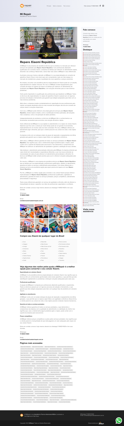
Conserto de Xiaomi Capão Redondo (91, 181)
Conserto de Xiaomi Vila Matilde (90, 200)
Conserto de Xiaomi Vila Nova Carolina (91, 52)
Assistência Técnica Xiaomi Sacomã (27, 393)
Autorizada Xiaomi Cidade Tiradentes (49, 355)
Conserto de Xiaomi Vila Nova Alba (51, 353)
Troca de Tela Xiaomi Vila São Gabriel (37, 359)
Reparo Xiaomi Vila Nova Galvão (90, 87)
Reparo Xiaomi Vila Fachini (89, 171)
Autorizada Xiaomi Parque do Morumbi (91, 125)
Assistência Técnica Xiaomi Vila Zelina (38, 363)
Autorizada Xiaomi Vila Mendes (90, 138)
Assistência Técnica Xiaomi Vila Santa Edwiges (91, 65)
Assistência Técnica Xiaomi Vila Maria (91, 71)
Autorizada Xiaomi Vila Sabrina (63, 355)
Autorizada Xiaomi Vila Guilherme (90, 178)
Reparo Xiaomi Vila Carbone (89, 116)
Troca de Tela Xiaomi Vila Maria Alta (43, 395)
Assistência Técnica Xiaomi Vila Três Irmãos (46, 376)
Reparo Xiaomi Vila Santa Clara (26, 389)
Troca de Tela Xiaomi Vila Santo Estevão (28, 399)
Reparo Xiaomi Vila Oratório (25, 355)
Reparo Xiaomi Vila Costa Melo (37, 346)
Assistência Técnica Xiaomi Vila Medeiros (28, 395)
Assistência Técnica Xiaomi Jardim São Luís (64, 346)
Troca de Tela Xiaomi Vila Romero (42, 399)
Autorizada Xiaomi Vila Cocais (90, 165)
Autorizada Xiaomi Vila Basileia (90, 114)
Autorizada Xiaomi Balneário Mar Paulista (68, 372)
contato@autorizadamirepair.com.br (31, 200)
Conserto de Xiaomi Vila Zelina (90, 197)
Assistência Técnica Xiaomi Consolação (92, 97)
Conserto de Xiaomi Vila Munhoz (56, 391)
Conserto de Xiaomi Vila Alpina (90, 113)
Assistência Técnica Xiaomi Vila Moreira (92, 58)
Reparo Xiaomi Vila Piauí (25, 359)
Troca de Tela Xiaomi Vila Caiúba (90, 68)
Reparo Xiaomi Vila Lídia (89, 146)
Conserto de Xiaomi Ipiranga (54, 357)
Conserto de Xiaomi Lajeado (89, 135)
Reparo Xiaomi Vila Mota (89, 155)
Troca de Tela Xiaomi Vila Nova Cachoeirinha (93, 134)
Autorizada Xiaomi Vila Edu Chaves (91, 120)
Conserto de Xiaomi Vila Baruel (90, 106)
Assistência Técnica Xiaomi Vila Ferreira (92, 57)
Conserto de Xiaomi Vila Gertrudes (63, 380)
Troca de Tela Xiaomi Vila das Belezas (91, 99)
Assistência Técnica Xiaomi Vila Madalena (92, 172)
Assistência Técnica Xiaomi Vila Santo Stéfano (91, 111)
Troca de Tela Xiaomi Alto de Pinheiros (27, 361)
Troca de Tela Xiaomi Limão (89, 195)
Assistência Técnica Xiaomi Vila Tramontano (41, 389)
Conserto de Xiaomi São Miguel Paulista (66, 353)
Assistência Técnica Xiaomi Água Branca (28, 372)
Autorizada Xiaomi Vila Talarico (40, 374)
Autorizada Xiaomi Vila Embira (90, 184)
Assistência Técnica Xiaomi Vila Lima (91, 183)
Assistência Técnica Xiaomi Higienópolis (41, 397)
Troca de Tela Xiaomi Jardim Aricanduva (92, 90)
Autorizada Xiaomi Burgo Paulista (90, 175)
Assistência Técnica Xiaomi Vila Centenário (92, 70)
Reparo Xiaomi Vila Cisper (89, 122)
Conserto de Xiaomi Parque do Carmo (91, 194)
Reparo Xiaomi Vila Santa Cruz (50, 346)
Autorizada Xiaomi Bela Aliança (90, 88)
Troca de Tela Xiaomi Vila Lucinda (90, 119)
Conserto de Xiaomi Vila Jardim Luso (91, 149)
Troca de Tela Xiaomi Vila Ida (89, 140)
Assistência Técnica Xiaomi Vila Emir (91, 137)
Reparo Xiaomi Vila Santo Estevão (90, 103)
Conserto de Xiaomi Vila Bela (90, 79)
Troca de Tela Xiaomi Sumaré (66, 363)
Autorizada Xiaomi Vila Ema (67, 370)
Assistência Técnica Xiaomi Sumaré (49, 380)
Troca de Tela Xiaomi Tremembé (90, 150)
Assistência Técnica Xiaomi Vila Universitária (93, 143)
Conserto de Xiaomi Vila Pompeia (90, 84)
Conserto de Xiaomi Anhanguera (26, 357)
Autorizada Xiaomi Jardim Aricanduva (91, 78)
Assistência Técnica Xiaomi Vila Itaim (36, 353)
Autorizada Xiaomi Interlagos (89, 130)
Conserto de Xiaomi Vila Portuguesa (67, 357)
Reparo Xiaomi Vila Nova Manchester (54, 370)
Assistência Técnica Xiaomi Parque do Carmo (28, 387)
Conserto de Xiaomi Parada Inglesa (43, 372)
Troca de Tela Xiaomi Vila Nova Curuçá (54, 374)
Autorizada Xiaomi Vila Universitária (91, 85)
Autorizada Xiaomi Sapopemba (65, 378)
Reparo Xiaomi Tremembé (36, 355)
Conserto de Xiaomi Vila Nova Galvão (40, 357)
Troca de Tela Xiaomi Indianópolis (90, 152)
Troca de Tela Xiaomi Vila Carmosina (62, 376)
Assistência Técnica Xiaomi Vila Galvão (91, 153)
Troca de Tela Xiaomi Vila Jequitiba (27, 374)
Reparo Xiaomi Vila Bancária (25, 346)
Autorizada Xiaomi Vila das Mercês (44, 387)
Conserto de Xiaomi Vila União (90, 147)
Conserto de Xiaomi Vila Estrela (70, 361)
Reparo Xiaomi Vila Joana (36, 380)
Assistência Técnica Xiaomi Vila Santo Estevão (91, 186)
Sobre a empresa (57, 6)
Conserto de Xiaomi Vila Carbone (38, 378)
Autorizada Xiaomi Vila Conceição (90, 94)
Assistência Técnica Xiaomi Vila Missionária (68, 399)
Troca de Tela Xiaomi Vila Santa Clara (41, 393)
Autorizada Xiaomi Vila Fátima (90, 166)
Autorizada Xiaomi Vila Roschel (90, 169)
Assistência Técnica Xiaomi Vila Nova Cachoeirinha (91, 132)
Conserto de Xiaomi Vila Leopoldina (56, 389)
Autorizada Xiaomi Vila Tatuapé (90, 100)
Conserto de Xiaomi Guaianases (90, 188)
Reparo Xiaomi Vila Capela (54, 399)
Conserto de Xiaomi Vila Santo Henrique (42, 391)
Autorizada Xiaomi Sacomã (25, 363)
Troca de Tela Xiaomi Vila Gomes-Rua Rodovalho (91, 202)
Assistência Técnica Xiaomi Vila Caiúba (91, 109)
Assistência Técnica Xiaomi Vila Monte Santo (93, 76)
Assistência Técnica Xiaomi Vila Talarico (56, 361)
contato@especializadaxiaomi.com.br (94, 415)
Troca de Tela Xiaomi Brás (89, 156)
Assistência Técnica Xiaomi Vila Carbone (92, 96)
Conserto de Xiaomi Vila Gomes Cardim (92, 174)
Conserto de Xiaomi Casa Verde (26, 370)
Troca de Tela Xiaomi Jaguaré (90, 91)
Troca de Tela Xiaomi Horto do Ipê (52, 359)
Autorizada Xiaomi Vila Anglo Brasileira (91, 54)
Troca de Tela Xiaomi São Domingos (91, 144)
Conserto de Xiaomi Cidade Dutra (90, 177)
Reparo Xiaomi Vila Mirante (25, 380)
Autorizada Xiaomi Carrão (89, 163)
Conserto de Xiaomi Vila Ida (89, 60)
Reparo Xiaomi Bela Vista (63, 359)
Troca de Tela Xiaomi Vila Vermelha (27, 391)
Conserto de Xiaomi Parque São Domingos (92, 126)
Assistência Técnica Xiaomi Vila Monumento (93, 63)
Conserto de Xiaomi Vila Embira (90, 198)
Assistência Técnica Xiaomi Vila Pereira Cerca (92, 75)
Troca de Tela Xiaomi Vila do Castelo (40, 370)
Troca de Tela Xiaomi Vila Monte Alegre (92, 204)
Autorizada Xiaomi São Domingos (53, 363)
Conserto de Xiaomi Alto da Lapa (41, 361)
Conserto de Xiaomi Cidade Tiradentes (56, 393)
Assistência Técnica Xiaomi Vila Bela (91, 159)
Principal (49, 6)
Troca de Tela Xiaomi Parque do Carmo (58, 395)
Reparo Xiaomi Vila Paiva (89, 205)
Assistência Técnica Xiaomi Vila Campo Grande (29, 376)
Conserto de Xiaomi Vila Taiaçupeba (56, 397)
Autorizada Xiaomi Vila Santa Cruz (90, 123)
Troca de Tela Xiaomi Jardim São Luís (58, 387)
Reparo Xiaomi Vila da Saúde (90, 168)
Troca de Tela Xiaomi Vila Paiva (90, 67)
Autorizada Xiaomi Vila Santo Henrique (91, 141)
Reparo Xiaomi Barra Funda (25, 378)
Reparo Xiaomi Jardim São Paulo (90, 180)
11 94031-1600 (94, 6)
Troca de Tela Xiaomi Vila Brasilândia (91, 191)
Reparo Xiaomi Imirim (24, 353)
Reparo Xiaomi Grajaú (88, 61)
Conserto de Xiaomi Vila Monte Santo (52, 378)
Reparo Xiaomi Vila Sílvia (55, 372)
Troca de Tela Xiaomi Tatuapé (90, 93)
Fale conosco (66, 6)
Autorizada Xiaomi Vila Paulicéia (26, 397)
